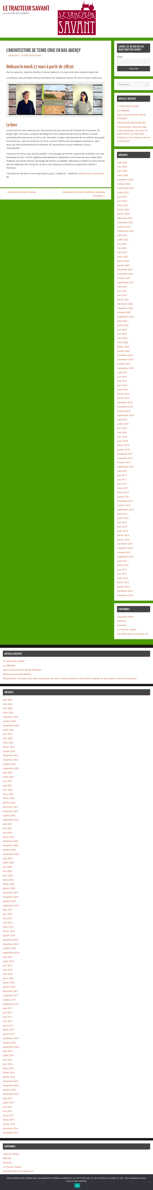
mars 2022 (122, 256)
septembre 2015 (125, 556)
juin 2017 (122, 475)
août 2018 (122, 419)
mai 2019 (122, 381)
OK (77, 1185)
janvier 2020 (123, 351)
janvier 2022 (123, 265)
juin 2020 (122, 329)
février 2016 (123, 535)
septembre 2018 (125, 415)
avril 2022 (122, 252)
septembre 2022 (125, 230)
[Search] (146, 85)
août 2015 (122, 561)
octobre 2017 (123, 462)
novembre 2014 (125, 595)
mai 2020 (122, 333)
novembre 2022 (125, 222)
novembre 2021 (125, 273)
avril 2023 (122, 201)
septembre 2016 (125, 509)
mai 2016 (122, 522)
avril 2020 (122, 338)
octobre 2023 (123, 183)
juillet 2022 (122, 239)
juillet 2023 (122, 192)
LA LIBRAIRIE (123, 110)
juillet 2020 (122, 325)
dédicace (121, 620)
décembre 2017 (125, 453)
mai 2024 (122, 166)
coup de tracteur (125, 616)
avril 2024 (122, 171)
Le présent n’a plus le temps (21, 192)
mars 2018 (122, 440)
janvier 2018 (123, 449)
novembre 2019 (125, 359)
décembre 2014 (125, 590)
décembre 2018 (125, 402)
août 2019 (122, 372)
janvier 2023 (123, 213)
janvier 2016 (123, 539)
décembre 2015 (125, 543)
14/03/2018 (13, 55)
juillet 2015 (122, 565)
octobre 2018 (123, 411)
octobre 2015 (123, 552)
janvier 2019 (123, 398)
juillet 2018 (122, 423)
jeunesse (121, 625)
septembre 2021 (125, 282)
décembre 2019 (125, 355)
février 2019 (123, 393)
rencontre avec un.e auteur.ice (132, 633)
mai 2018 (122, 432)
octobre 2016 (123, 505)
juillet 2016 (122, 518)
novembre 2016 (125, 501)
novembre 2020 (125, 308)
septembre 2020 (125, 316)
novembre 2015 (125, 548)
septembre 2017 (125, 466)
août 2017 (122, 471)
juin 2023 (122, 196)
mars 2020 (122, 342)
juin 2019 (122, 376)
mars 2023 (122, 205)
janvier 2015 (123, 586)
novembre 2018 (125, 406)
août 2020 (122, 321)
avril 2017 (122, 483)
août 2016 (122, 513)
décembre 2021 (125, 269)
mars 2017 (122, 488)
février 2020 (123, 346)
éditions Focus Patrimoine (91, 173)
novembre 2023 (125, 179)
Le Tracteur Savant (26, 8)
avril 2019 (122, 385)
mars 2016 (122, 531)
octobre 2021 (123, 278)
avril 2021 (122, 295)
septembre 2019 (125, 368)
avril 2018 (122, 436)
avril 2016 (122, 526)
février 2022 (123, 261)
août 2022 (122, 235)
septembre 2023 (125, 188)
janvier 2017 (123, 496)
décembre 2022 (125, 218)
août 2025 (122, 162)
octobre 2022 (123, 226)
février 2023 (123, 209)
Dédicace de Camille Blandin (131, 122)
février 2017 (123, 492)
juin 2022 (122, 243)
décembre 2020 (125, 303)
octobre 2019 (123, 363)
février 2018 (123, 445)
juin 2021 (122, 290)
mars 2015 (122, 578)
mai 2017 (122, 479)
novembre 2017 (125, 458)
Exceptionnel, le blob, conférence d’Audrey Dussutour (84, 194)
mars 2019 (122, 389)
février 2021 (123, 299)
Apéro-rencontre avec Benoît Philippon (22, 669)
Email (120, 56)
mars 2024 (122, 175)
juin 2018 (122, 428)
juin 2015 (122, 569)
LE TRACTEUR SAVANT (128, 106)
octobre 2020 (123, 312)
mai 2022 (122, 248)
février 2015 (123, 582)
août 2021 (122, 286)
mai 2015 (122, 573)
